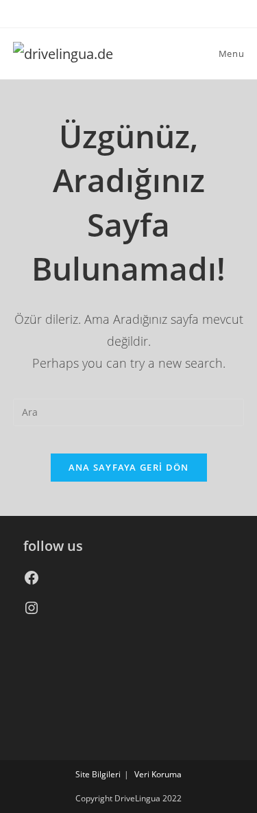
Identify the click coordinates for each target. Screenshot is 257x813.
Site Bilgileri (98, 774)
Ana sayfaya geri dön (129, 467)
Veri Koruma (158, 774)
